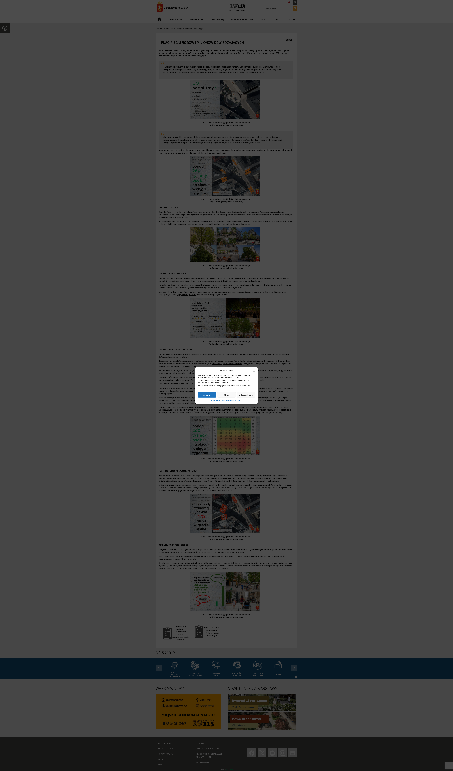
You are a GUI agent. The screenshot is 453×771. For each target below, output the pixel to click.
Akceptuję (206, 395)
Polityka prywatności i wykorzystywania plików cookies (225, 400)
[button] (254, 370)
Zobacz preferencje (246, 395)
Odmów (226, 395)
